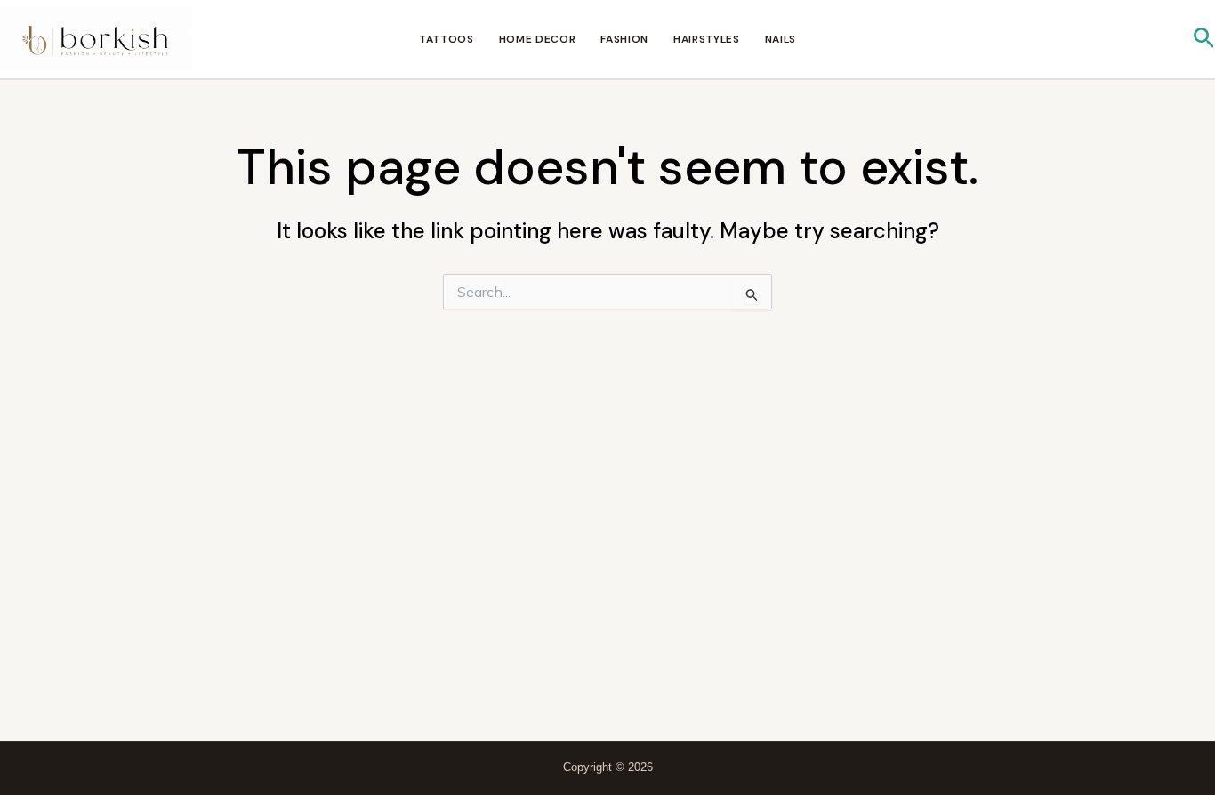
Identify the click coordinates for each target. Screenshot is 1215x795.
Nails (780, 39)
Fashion (624, 39)
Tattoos (446, 39)
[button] (1204, 39)
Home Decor (537, 39)
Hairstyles (706, 39)
